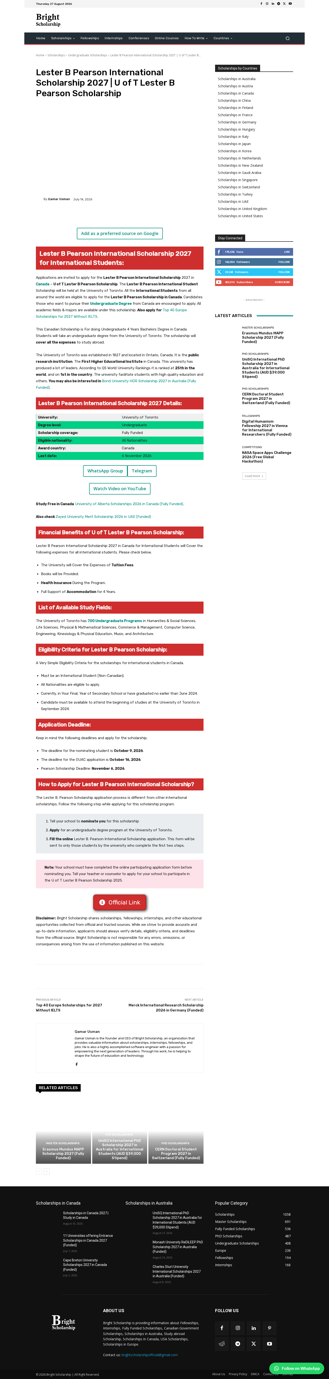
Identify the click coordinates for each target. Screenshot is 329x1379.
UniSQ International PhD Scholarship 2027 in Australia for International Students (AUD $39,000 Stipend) (119, 1149)
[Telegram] (279, 4)
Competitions (252, 447)
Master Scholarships (62, 1143)
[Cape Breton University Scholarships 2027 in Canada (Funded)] (47, 1266)
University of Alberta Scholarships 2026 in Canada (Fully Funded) (129, 504)
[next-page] (47, 1172)
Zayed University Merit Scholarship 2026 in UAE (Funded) (103, 517)
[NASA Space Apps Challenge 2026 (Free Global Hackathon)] (226, 454)
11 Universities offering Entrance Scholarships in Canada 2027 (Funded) (88, 1240)
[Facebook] (261, 4)
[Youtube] (290, 4)
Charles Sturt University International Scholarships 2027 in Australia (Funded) (177, 1271)
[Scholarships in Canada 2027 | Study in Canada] (47, 1219)
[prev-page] (39, 1172)
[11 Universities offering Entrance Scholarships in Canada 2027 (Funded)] (47, 1241)
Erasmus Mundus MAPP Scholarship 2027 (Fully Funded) (63, 1153)
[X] (284, 4)
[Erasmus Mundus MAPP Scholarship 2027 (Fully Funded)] (63, 1131)
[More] (115, 216)
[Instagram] (267, 4)
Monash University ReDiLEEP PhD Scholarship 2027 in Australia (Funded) (178, 1246)
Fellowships (251, 416)
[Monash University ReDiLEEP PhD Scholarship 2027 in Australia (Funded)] (137, 1248)
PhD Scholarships (119, 1134)
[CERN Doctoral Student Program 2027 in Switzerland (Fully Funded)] (176, 1131)
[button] (287, 38)
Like (287, 252)
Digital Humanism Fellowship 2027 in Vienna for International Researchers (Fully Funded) (266, 428)
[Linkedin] (273, 4)
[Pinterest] (93, 216)
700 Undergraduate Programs (115, 621)
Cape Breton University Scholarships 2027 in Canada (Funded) (85, 1264)
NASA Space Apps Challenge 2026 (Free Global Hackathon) (266, 457)
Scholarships (56, 55)
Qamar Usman (59, 199)
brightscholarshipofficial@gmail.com (150, 1355)
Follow (284, 262)
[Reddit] (222, 1344)
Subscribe (282, 282)
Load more (252, 476)
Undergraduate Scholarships (87, 55)
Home (40, 55)
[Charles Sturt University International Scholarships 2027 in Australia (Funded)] (137, 1273)
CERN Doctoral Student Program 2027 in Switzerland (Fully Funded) (176, 1153)
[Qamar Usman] (40, 199)
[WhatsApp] (104, 216)
